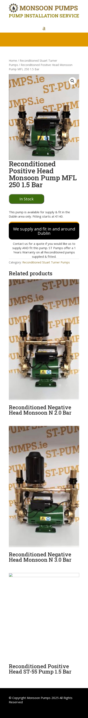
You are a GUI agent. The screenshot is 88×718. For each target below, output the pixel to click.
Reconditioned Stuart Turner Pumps (46, 262)
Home (13, 60)
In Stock (26, 198)
